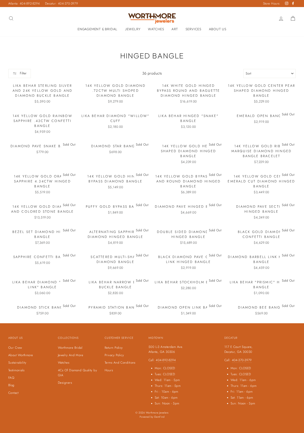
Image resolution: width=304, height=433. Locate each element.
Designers (65, 382)
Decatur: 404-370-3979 (61, 3)
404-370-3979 (242, 360)
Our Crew (15, 347)
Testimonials (16, 370)
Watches (156, 29)
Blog (11, 385)
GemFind (159, 417)
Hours (109, 370)
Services (193, 29)
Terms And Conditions (120, 362)
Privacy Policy (114, 355)
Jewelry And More (70, 355)
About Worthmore (20, 355)
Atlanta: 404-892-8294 (24, 3)
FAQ (11, 377)
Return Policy (114, 347)
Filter (22, 73)
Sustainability (17, 362)
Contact (13, 393)
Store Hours (271, 3)
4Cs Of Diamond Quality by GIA (77, 373)
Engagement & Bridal (97, 29)
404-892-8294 (166, 360)
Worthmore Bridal (70, 347)
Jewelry (133, 29)
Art (174, 29)
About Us (217, 29)
